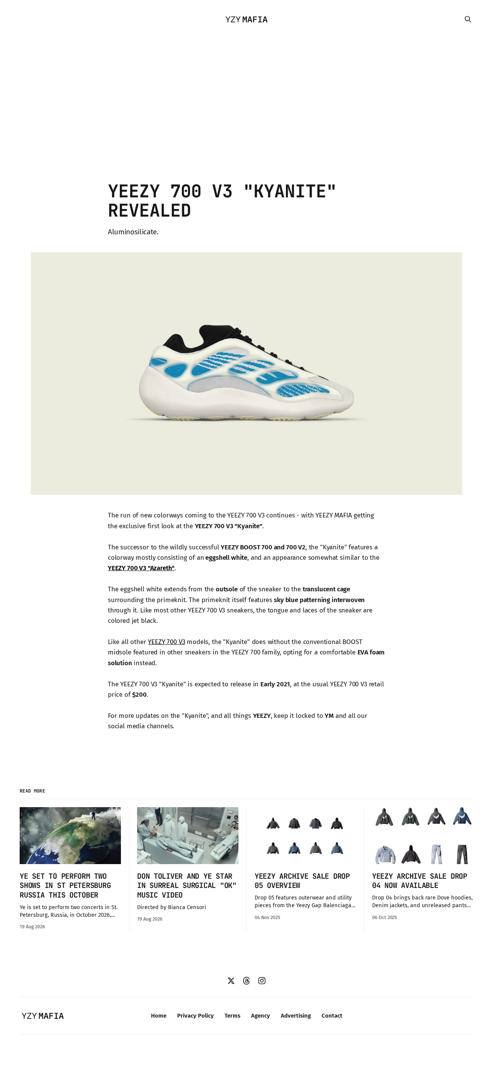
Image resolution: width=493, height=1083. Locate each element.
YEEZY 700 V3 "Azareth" (141, 568)
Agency (260, 1015)
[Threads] (246, 981)
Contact (332, 1015)
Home (158, 1015)
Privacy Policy (195, 1015)
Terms (232, 1015)
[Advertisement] (246, 96)
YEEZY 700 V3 (166, 642)
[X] (231, 981)
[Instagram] (262, 981)
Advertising (296, 1015)
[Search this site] (468, 19)
